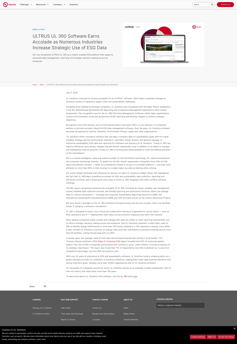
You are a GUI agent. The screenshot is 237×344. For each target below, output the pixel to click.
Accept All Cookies (226, 337)
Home (35, 85)
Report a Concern (68, 319)
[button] (26, 4)
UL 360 (123, 276)
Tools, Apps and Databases (72, 314)
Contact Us (96, 308)
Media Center (129, 314)
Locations (96, 319)
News (42, 85)
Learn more (41, 339)
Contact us (225, 4)
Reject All (211, 337)
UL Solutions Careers (41, 314)
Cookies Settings (198, 337)
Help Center (66, 308)
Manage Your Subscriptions (103, 314)
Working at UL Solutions (42, 308)
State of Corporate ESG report (112, 241)
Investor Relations (131, 319)
